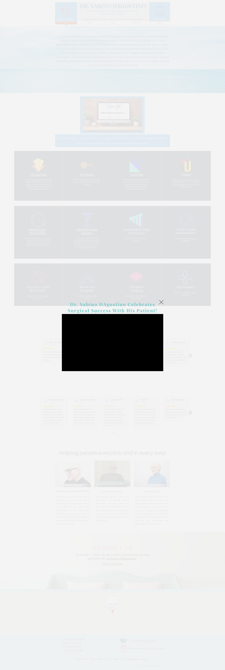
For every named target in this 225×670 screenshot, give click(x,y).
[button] (161, 302)
